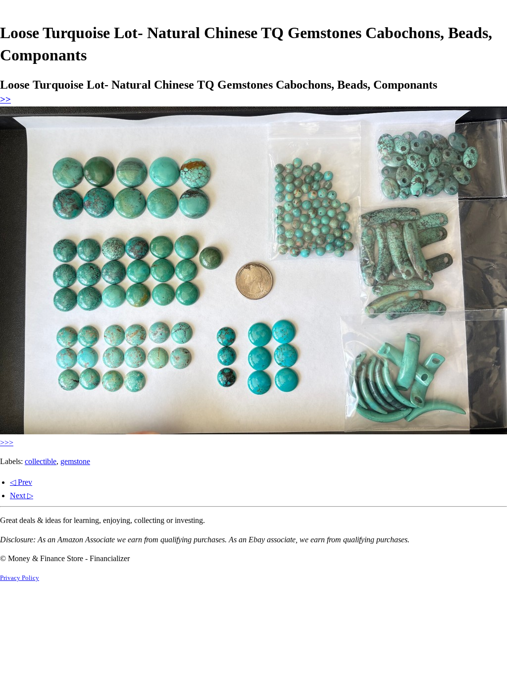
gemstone (75, 461)
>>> (6, 442)
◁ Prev (21, 482)
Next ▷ (21, 495)
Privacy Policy (19, 577)
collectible (40, 461)
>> (5, 99)
